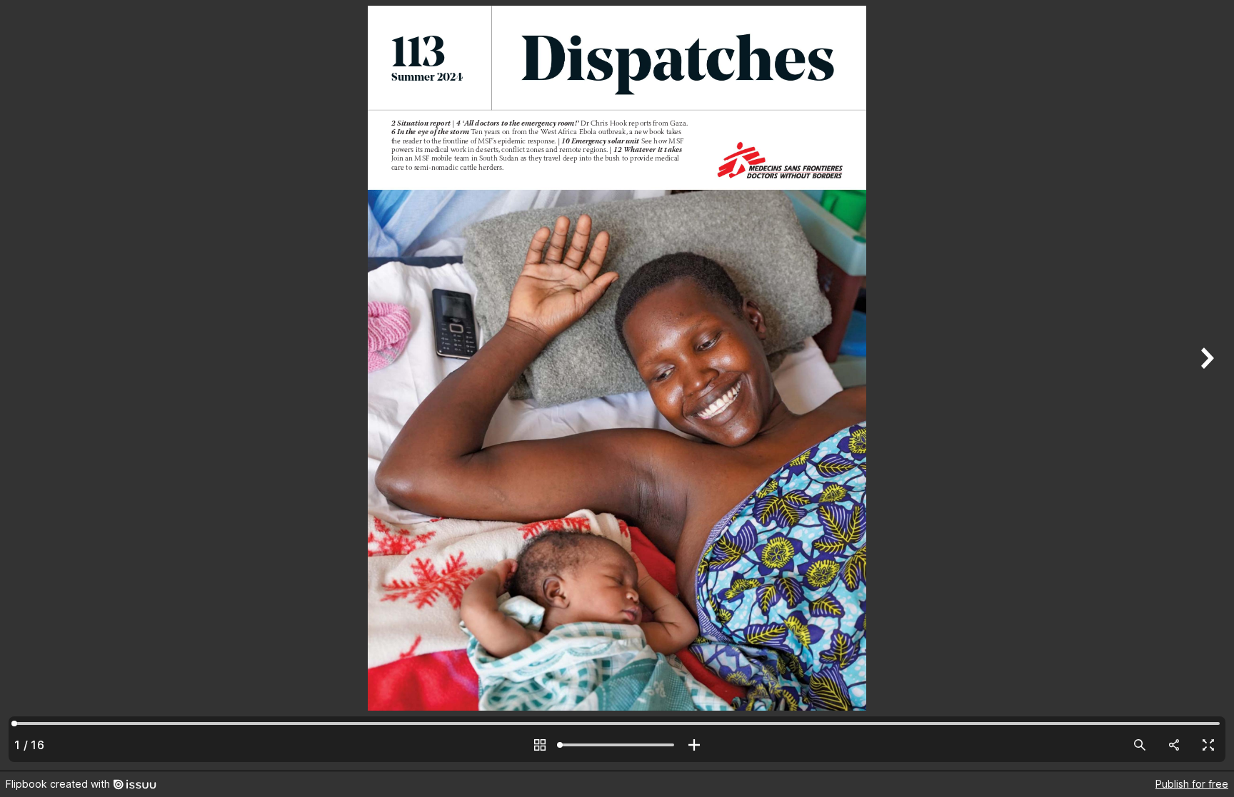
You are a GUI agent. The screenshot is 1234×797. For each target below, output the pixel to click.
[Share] (1174, 745)
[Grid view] (540, 745)
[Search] (1139, 745)
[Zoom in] (694, 745)
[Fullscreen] (1208, 745)
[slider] (617, 745)
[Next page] (1205, 385)
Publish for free (1191, 784)
